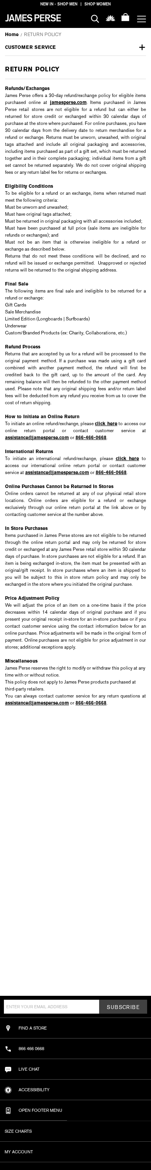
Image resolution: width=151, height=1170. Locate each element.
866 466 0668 (31, 1048)
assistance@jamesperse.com (37, 437)
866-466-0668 (91, 437)
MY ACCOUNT (19, 1151)
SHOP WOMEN (97, 4)
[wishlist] (110, 17)
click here (106, 424)
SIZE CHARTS (18, 1131)
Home (12, 34)
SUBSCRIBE (123, 1007)
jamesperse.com (68, 102)
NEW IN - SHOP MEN (58, 4)
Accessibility (34, 1089)
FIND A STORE (33, 1028)
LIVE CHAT (29, 1069)
